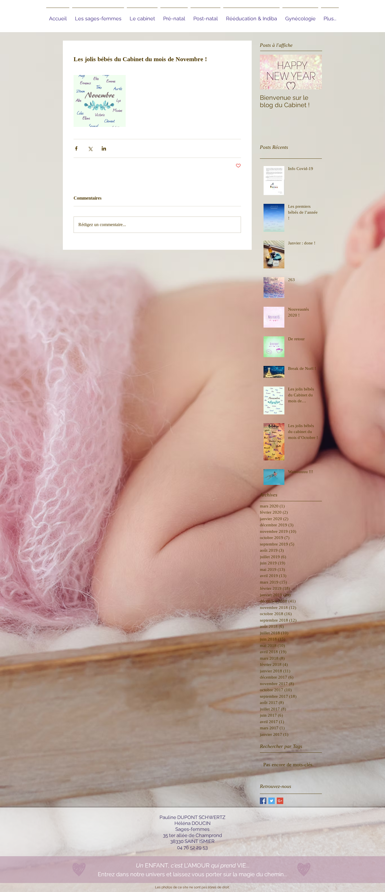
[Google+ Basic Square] (280, 801)
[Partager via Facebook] (76, 148)
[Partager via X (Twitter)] (90, 148)
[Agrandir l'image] (100, 101)
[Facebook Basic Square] (263, 801)
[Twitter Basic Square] (271, 801)
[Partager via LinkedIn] (104, 148)
